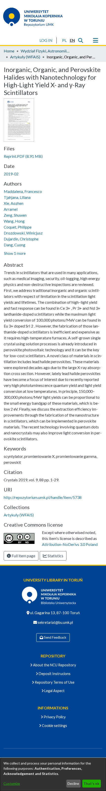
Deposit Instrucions (54, 674)
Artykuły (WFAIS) (25, 56)
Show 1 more (15, 253)
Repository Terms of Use (54, 682)
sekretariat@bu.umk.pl (55, 622)
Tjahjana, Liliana (17, 197)
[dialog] (53, 774)
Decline (73, 783)
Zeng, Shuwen (15, 215)
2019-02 (11, 173)
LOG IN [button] (46, 40)
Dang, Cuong (14, 244)
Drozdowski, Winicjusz (23, 233)
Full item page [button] (23, 555)
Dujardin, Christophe (21, 238)
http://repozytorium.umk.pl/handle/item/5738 (43, 497)
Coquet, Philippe (18, 227)
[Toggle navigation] (95, 40)
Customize (11, 783)
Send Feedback (54, 637)
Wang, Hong (14, 221)
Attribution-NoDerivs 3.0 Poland (70, 544)
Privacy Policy (54, 717)
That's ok (91, 783)
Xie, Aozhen (13, 203)
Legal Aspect (54, 691)
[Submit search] (80, 40)
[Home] (36, 17)
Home (9, 50)
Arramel (11, 209)
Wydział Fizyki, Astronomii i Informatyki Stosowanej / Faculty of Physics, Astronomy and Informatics (45, 50)
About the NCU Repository (54, 665)
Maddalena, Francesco (23, 191)
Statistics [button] (55, 555)
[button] (64, 40)
